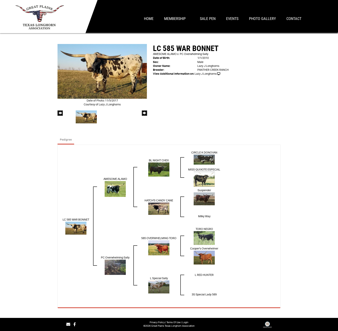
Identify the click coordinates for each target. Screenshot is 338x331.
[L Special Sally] (158, 286)
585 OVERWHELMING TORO (158, 238)
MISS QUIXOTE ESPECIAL (204, 169)
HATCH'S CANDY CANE (159, 200)
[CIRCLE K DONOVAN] (204, 159)
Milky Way (204, 216)
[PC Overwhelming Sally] (115, 267)
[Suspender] (204, 198)
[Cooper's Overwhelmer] (204, 257)
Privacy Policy (157, 322)
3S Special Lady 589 (204, 294)
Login (185, 322)
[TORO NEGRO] (204, 238)
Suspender (204, 190)
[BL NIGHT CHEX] (158, 169)
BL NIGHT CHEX (159, 160)
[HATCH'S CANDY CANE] (158, 208)
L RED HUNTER (204, 275)
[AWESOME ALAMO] (115, 189)
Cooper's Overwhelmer (204, 248)
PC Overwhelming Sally (194, 54)
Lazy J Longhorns (206, 74)
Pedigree (66, 139)
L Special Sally (159, 278)
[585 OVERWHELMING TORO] (158, 247)
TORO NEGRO (204, 229)
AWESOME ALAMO (165, 54)
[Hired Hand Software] (267, 325)
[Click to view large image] (102, 71)
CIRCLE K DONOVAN (204, 152)
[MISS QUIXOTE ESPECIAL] (204, 179)
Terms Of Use (173, 322)
